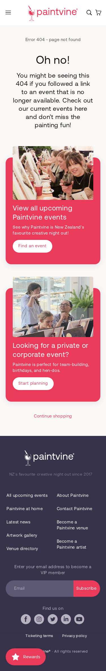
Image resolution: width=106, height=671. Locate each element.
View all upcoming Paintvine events (42, 212)
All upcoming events (27, 495)
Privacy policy (74, 635)
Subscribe (86, 588)
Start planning (33, 382)
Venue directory (22, 548)
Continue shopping (53, 415)
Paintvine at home (25, 508)
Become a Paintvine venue (72, 524)
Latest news (18, 521)
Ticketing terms (39, 635)
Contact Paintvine (74, 508)
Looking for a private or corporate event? (50, 349)
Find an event (32, 245)
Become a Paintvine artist (71, 543)
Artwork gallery (22, 535)
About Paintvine (73, 495)
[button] (8, 12)
